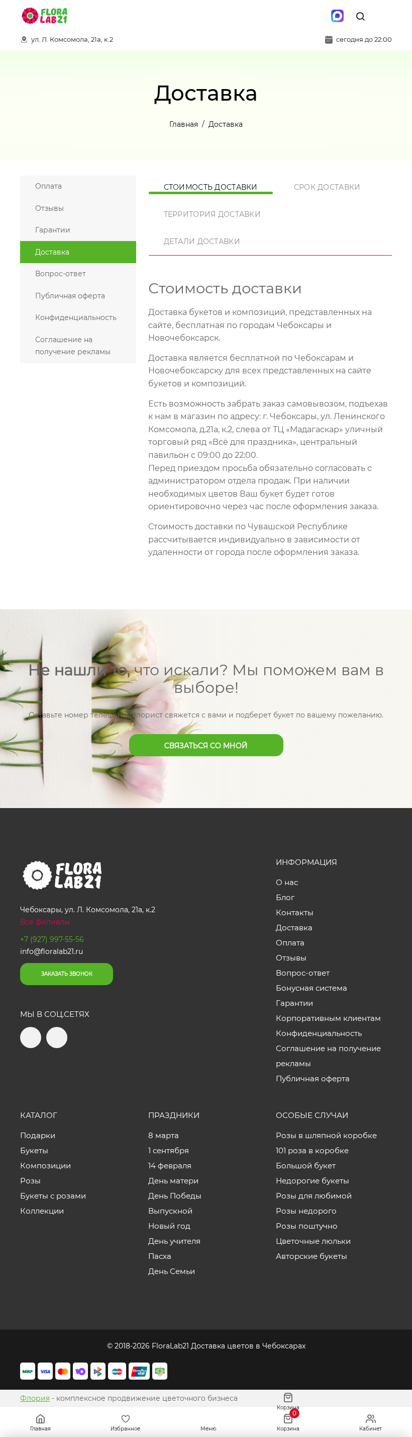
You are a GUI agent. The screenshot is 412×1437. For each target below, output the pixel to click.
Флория (35, 1398)
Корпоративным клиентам (328, 1018)
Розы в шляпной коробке (326, 1135)
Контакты (295, 912)
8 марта (163, 1135)
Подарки (37, 1135)
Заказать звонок (66, 974)
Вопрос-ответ (60, 273)
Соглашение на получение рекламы (73, 346)
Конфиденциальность (76, 317)
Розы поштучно (307, 1226)
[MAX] (337, 16)
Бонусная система (311, 988)
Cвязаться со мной (206, 745)
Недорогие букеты (312, 1180)
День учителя (174, 1241)
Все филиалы (45, 921)
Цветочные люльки (313, 1241)
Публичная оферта (70, 295)
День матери (173, 1180)
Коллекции (42, 1211)
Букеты (34, 1150)
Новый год (169, 1226)
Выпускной (170, 1211)
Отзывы (49, 208)
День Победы (174, 1196)
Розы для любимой (314, 1196)
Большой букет (306, 1165)
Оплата (48, 186)
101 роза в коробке (312, 1150)
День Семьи (171, 1271)
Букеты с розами (53, 1196)
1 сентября (168, 1150)
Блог (285, 897)
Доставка (52, 252)
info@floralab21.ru (51, 951)
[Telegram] (294, 16)
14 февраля (169, 1165)
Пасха (159, 1256)
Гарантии (52, 229)
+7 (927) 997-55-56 (52, 939)
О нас (287, 882)
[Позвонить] (383, 16)
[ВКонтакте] (316, 16)
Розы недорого (306, 1211)
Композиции (45, 1165)
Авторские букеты (311, 1256)
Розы (30, 1180)
